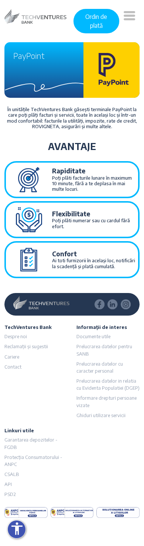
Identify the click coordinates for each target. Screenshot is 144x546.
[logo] (35, 16)
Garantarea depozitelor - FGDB (30, 443)
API (8, 484)
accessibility (17, 528)
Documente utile (93, 336)
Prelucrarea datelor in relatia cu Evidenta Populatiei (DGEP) (108, 384)
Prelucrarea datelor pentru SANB (104, 349)
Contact (12, 367)
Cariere (11, 357)
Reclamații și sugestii (26, 346)
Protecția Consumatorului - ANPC (33, 460)
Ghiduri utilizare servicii (101, 415)
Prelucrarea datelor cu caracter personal (99, 367)
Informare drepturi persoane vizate (106, 401)
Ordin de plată (96, 21)
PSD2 (10, 494)
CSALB (11, 474)
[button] (129, 21)
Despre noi (15, 336)
